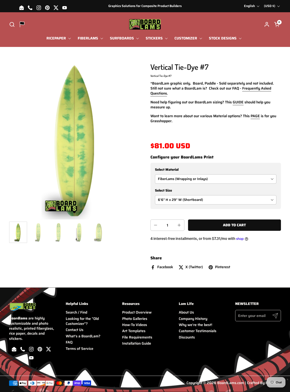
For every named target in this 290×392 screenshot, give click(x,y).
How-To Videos (134, 325)
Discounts (187, 337)
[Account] (267, 24)
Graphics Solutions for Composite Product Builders (145, 6)
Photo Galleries (134, 318)
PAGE (255, 116)
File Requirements (137, 337)
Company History (193, 318)
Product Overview (137, 312)
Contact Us (74, 330)
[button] (12, 24)
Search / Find (76, 312)
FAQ (69, 342)
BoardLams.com (230, 383)
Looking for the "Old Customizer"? (82, 321)
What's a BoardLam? (83, 336)
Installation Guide (136, 343)
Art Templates (133, 331)
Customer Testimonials (197, 331)
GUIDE (238, 102)
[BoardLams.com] (145, 24)
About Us (186, 312)
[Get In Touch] (22, 24)
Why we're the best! (195, 325)
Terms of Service (79, 348)
